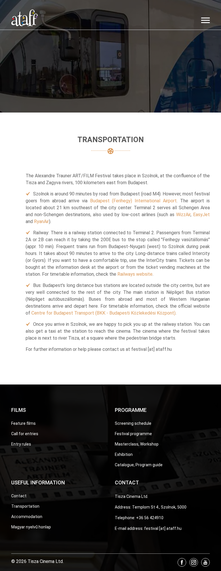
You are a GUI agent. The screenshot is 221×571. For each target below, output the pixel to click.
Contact (18, 496)
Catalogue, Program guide (139, 464)
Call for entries (24, 433)
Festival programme (133, 433)
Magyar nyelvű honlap (31, 527)
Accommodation (26, 516)
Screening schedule (133, 423)
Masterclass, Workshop (137, 444)
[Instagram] (193, 562)
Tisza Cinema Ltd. (131, 496)
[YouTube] (205, 562)
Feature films (23, 423)
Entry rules (21, 444)
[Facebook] (182, 562)
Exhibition (124, 454)
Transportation (25, 506)
